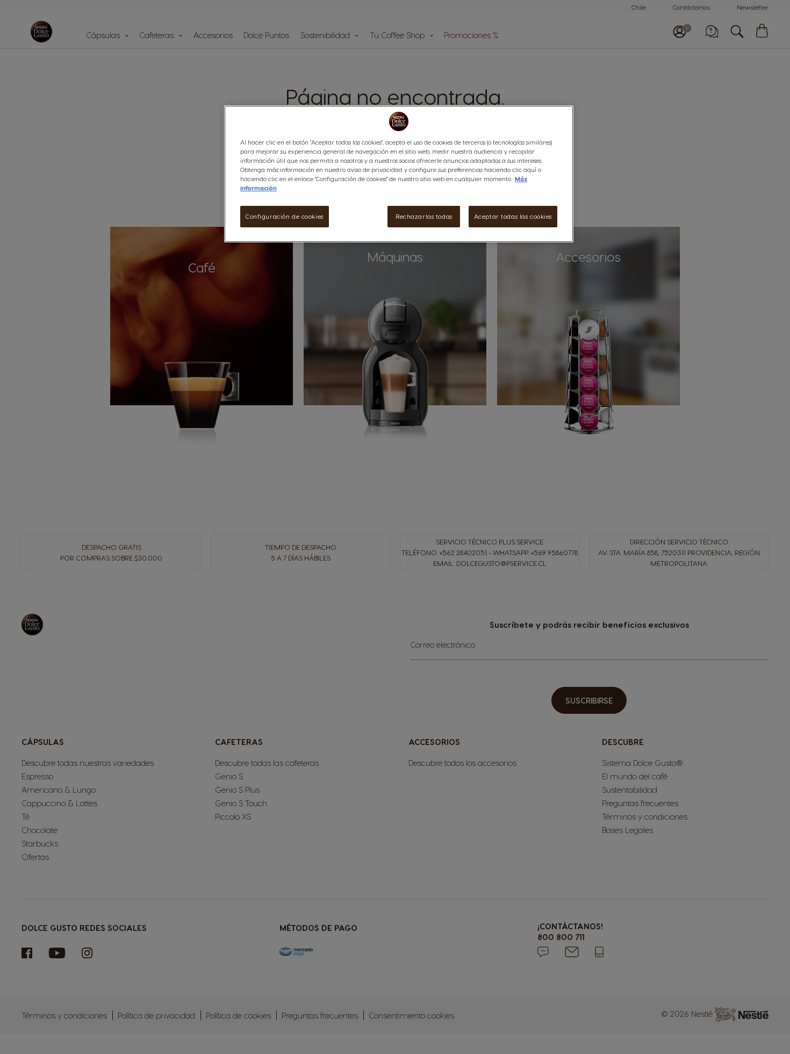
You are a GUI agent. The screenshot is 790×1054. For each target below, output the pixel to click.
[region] (398, 173)
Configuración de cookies (285, 216)
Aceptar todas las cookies (513, 216)
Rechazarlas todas (424, 216)
